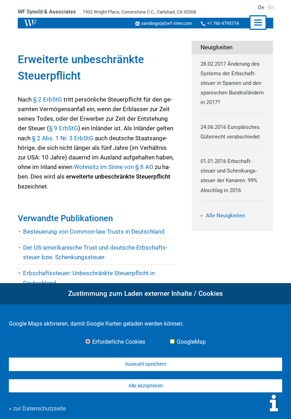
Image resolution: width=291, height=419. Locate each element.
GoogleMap (191, 342)
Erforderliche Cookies (118, 342)
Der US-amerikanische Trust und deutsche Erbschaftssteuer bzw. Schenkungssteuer (95, 252)
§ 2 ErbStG (47, 99)
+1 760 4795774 (223, 23)
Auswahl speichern (145, 364)
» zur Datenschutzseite (37, 408)
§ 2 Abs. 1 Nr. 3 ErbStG (62, 138)
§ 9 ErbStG (63, 128)
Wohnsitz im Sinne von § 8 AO (113, 166)
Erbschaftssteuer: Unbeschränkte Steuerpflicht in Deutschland (89, 278)
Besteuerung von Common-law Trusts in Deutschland (94, 231)
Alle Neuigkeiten (225, 215)
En (271, 7)
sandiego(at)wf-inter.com (166, 23)
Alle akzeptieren (145, 385)
